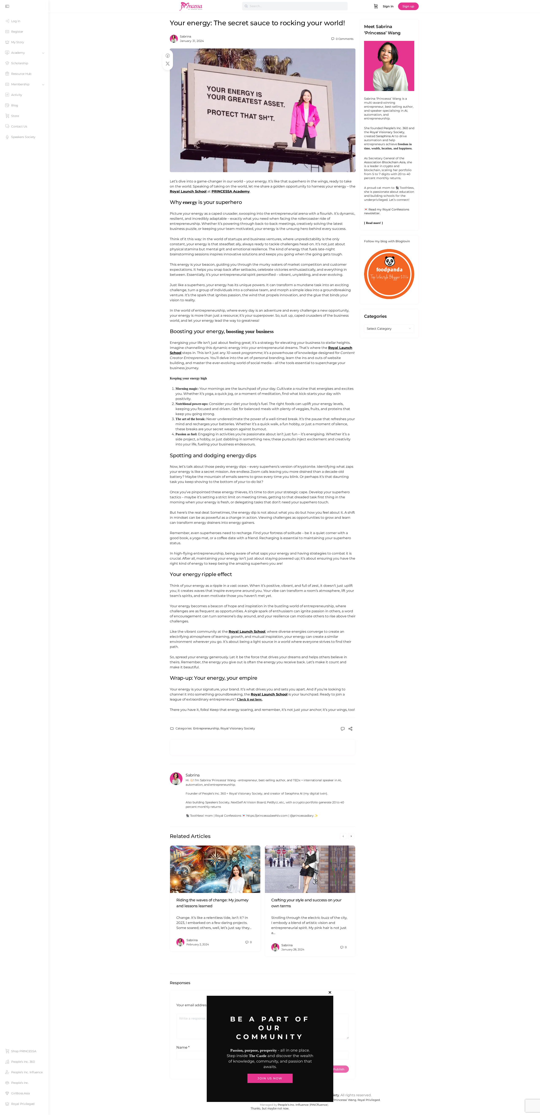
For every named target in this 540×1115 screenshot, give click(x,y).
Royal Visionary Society (237, 728)
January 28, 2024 (292, 949)
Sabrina (185, 36)
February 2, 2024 (197, 944)
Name (183, 1047)
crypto (388, 166)
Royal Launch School (188, 191)
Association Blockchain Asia (384, 162)
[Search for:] (295, 6)
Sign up (408, 6)
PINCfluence (318, 1104)
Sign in (388, 6)
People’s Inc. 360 (395, 128)
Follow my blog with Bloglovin (387, 241)
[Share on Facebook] (167, 56)
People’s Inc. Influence (293, 1104)
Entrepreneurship (206, 728)
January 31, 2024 (192, 41)
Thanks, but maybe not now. (270, 1108)
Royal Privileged (369, 1100)
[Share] (350, 729)
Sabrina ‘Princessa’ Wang (339, 1100)
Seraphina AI (385, 136)
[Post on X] (167, 64)
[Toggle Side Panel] (7, 6)
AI (405, 111)
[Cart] (376, 6)
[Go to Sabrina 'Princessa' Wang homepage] (191, 6)
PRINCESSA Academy (231, 191)
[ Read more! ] (373, 223)
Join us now (270, 1078)
